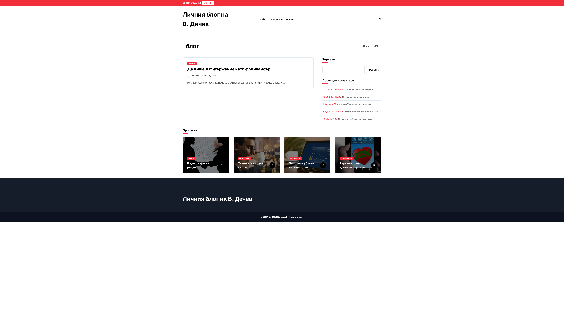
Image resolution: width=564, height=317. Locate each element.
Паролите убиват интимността (362, 111)
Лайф (263, 19)
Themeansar (295, 216)
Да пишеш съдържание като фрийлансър (229, 69)
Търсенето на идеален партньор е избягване (353, 167)
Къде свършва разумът (361, 89)
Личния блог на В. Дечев (218, 198)
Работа (290, 19)
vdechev (196, 75)
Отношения (276, 19)
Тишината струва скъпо (357, 97)
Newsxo (281, 216)
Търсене (328, 59)
